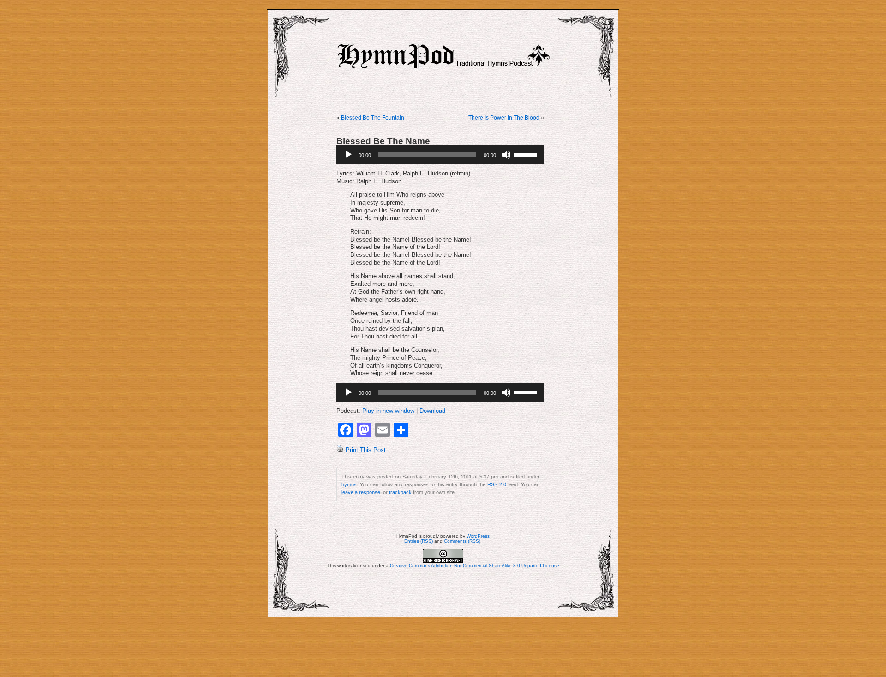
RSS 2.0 (496, 484)
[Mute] (506, 154)
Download (432, 411)
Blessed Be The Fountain (372, 118)
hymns (349, 484)
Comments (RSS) (462, 541)
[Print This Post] (340, 450)
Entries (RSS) (418, 541)
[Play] (348, 154)
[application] (440, 154)
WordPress (478, 535)
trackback (400, 492)
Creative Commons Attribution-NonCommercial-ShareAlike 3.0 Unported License (474, 565)
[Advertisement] (443, 647)
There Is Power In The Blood (503, 118)
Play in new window (388, 411)
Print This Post (366, 450)
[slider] (526, 153)
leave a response (360, 492)
